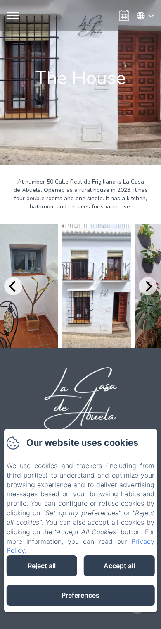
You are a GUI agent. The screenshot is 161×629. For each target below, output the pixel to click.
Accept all (119, 566)
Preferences (80, 595)
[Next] (148, 286)
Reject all (42, 566)
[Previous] (13, 286)
